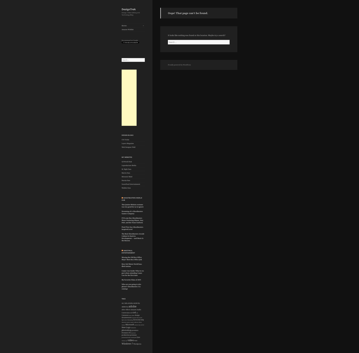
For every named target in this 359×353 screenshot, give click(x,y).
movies (142, 325)
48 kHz (130, 303)
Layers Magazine (128, 143)
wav (135, 341)
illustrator (124, 322)
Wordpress (137, 344)
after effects (126, 310)
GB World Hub (127, 162)
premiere (135, 330)
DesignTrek (129, 9)
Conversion (126, 313)
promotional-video (126, 337)
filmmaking (130, 320)
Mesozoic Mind (127, 177)
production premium (129, 335)
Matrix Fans (126, 173)
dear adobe (132, 315)
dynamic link (135, 317)
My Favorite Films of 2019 (131, 280)
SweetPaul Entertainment (131, 184)
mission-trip (137, 325)
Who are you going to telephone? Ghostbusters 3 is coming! (131, 286)
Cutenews (125, 315)
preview (134, 333)
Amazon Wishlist (128, 29)
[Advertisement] (129, 98)
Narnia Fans (126, 180)
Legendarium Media (129, 165)
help (142, 320)
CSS (137, 313)
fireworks (136, 320)
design (137, 315)
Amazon (133, 310)
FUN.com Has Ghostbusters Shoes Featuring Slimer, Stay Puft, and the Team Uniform (132, 220)
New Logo (126, 327)
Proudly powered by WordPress (179, 65)
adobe (132, 306)
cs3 (131, 313)
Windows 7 (127, 343)
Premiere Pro (126, 333)
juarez (128, 322)
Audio (139, 310)
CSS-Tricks (125, 140)
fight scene (124, 320)
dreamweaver (127, 317)
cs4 (134, 312)
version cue (124, 340)
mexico (123, 325)
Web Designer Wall (128, 147)
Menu (140, 322)
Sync (138, 337)
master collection (134, 322)
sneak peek (133, 337)
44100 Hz (136, 303)
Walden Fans (126, 188)
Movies (124, 26)
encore (140, 317)
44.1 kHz (125, 303)
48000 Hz (125, 307)
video (131, 340)
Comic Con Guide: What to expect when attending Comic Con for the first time (133, 273)
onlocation (133, 327)
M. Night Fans (126, 169)
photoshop (126, 330)
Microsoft (129, 324)
